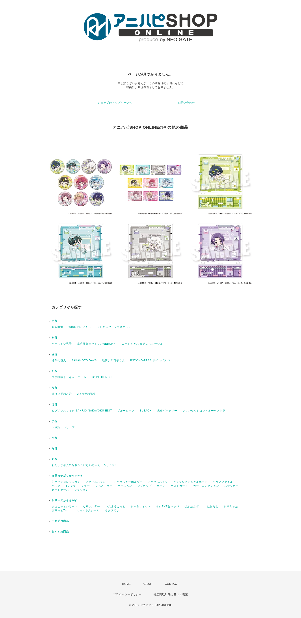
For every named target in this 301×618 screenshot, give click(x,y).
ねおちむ (212, 506)
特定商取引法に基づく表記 (171, 594)
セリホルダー (91, 506)
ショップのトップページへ (115, 102)
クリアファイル (223, 481)
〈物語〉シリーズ (63, 427)
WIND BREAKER (80, 327)
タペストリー (103, 485)
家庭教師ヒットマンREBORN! (97, 343)
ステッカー (231, 485)
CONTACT (172, 583)
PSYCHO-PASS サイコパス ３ (150, 360)
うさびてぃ (112, 510)
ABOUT (148, 583)
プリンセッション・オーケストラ (203, 410)
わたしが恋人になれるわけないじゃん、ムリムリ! (84, 465)
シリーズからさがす (65, 500)
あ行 (55, 320)
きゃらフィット (141, 506)
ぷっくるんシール (88, 510)
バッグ (56, 485)
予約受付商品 (60, 521)
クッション (81, 489)
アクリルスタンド (97, 481)
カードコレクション (206, 485)
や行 (55, 437)
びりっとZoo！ (61, 510)
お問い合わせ (186, 102)
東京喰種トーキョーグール (69, 377)
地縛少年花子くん (113, 360)
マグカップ (144, 485)
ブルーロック (125, 410)
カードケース (60, 489)
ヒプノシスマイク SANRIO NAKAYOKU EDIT (82, 410)
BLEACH (146, 410)
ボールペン (125, 485)
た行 (55, 371)
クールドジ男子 (62, 343)
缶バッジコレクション (66, 481)
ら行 (55, 448)
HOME (126, 583)
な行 (55, 387)
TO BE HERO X (102, 377)
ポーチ (161, 485)
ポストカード (179, 485)
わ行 (55, 459)
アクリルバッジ (158, 481)
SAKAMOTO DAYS (84, 360)
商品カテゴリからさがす (67, 475)
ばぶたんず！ (193, 506)
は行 (55, 404)
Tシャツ (71, 485)
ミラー (85, 485)
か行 (55, 337)
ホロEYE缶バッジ (167, 506)
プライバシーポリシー (127, 594)
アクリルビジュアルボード (190, 481)
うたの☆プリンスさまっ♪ (113, 327)
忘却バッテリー (167, 410)
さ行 (55, 354)
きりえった (231, 506)
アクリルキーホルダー (128, 481)
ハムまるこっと (115, 506)
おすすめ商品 (60, 531)
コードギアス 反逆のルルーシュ (142, 343)
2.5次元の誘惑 (86, 393)
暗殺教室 (57, 327)
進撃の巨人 (59, 360)
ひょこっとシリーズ (65, 506)
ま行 (55, 421)
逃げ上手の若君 (62, 393)
